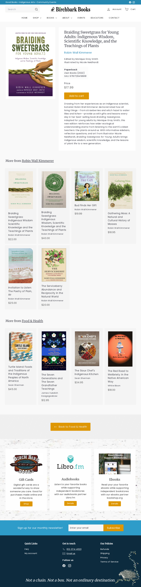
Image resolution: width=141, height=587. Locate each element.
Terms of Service (109, 561)
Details (70, 503)
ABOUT (66, 17)
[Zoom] (31, 63)
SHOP (36, 17)
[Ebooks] (114, 464)
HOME (25, 17)
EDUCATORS (97, 17)
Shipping (104, 553)
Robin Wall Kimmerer (78, 53)
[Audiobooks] (70, 464)
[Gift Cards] (26, 464)
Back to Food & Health (72, 426)
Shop (26, 503)
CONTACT (114, 17)
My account (31, 553)
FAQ (27, 549)
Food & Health (32, 321)
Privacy (104, 557)
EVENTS (81, 17)
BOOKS (51, 17)
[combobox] (23, 9)
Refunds (104, 549)
